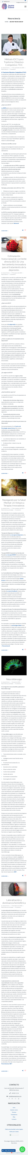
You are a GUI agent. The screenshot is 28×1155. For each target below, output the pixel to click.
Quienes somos (14, 1110)
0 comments (13, 69)
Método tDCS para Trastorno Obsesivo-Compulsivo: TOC (14, 62)
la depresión (12, 324)
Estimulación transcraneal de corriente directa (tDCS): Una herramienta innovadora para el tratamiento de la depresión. (14, 263)
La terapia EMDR (11, 555)
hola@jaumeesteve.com (21, 2)
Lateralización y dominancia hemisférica (14, 901)
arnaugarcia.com (18, 1152)
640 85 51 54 (6, 1)
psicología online (16, 625)
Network (16, 223)
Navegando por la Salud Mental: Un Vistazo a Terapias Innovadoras (14, 502)
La (3, 108)
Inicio (14, 1107)
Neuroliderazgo (14, 679)
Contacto (14, 1119)
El (13, 72)
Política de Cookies (14, 1131)
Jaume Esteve (6, 67)
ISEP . (15, 872)
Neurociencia (4, 69)
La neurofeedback (12, 591)
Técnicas (14, 1112)
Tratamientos (14, 1114)
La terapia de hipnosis (16, 535)
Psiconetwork (6, 646)
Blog (14, 1117)
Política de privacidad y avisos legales (14, 1129)
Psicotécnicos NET (6, 1063)
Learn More (4, 230)
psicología (10, 510)
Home (6, 21)
